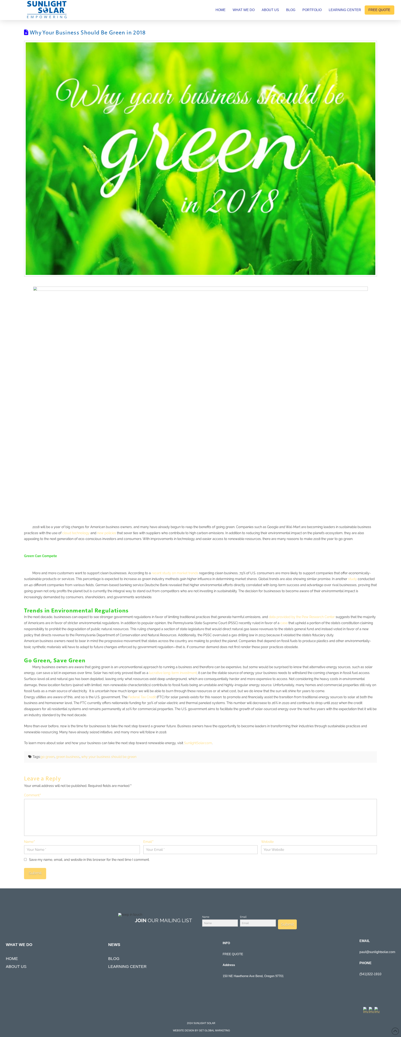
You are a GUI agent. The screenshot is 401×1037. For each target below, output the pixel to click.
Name (29, 842)
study (352, 579)
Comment (32, 795)
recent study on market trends (175, 573)
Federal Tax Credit (142, 697)
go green (48, 757)
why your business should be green (108, 757)
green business (68, 757)
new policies (106, 533)
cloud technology (76, 533)
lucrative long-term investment (173, 673)
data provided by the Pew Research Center (302, 617)
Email (148, 842)
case (284, 623)
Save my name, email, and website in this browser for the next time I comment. (89, 860)
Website (267, 842)
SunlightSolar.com (198, 743)
